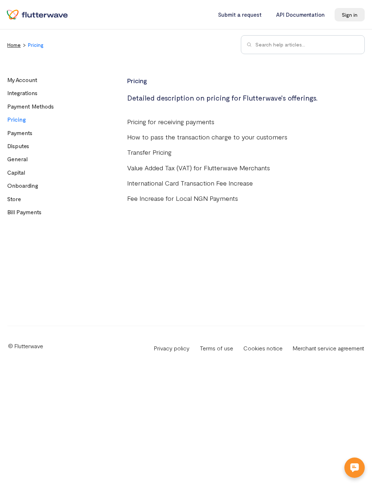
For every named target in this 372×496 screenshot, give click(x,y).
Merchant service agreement (328, 348)
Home (14, 45)
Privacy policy (172, 348)
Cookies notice (263, 348)
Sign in (349, 15)
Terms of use (216, 348)
